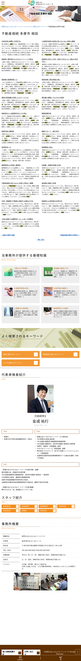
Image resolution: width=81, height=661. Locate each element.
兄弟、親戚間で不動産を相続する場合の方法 (17, 201)
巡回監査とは (6, 147)
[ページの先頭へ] (77, 651)
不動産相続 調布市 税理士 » (69, 235)
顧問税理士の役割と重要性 (12, 165)
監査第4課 (62, 506)
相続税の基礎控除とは (9, 79)
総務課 (24, 510)
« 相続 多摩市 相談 (8, 235)
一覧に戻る (40, 239)
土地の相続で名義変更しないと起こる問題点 (17, 219)
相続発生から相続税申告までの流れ (14, 113)
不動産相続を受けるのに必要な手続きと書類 (17, 183)
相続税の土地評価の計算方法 (52, 201)
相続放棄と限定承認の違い (51, 79)
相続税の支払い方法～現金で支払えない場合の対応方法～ (60, 60)
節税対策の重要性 (8, 131)
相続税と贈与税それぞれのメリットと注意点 (17, 59)
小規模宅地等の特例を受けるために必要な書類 (58, 41)
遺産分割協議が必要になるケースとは (15, 97)
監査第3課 (44, 506)
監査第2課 (25, 506)
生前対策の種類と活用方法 (11, 41)
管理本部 (43, 510)
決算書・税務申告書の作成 (51, 165)
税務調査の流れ (47, 147)
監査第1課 (6, 506)
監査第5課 (6, 510)
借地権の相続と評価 (49, 183)
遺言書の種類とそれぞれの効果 (53, 97)
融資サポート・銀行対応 (50, 131)
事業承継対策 (46, 113)
